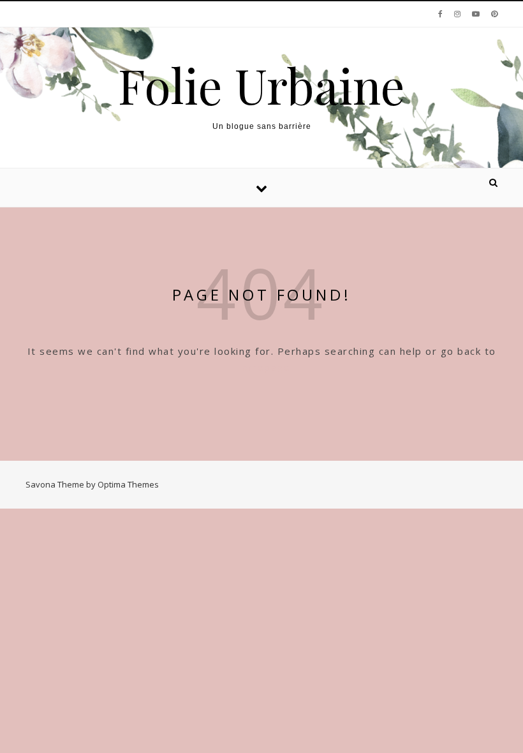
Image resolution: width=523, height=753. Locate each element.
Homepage (261, 367)
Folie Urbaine (261, 85)
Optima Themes (128, 484)
